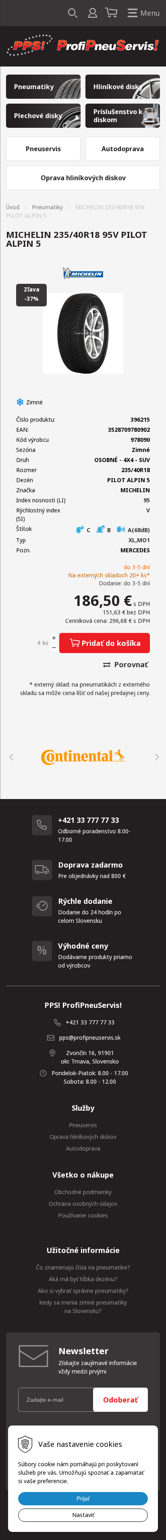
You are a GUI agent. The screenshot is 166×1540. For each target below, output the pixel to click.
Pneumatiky (47, 207)
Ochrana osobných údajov (83, 1203)
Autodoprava (83, 1148)
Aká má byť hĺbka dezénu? (83, 1279)
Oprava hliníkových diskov (83, 1136)
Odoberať (120, 1400)
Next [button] (156, 757)
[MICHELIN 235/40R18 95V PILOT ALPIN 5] (83, 333)
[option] (83, 757)
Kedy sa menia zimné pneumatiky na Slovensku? (83, 1307)
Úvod (12, 207)
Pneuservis (83, 1125)
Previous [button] (10, 757)
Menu (150, 13)
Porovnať (130, 664)
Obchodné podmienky (83, 1192)
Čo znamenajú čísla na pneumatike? (83, 1267)
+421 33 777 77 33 (90, 1022)
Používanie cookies (83, 1215)
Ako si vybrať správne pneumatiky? (83, 1290)
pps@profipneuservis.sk (89, 1037)
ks (45, 643)
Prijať (83, 1498)
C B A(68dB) (117, 530)
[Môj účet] (92, 13)
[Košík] (112, 13)
